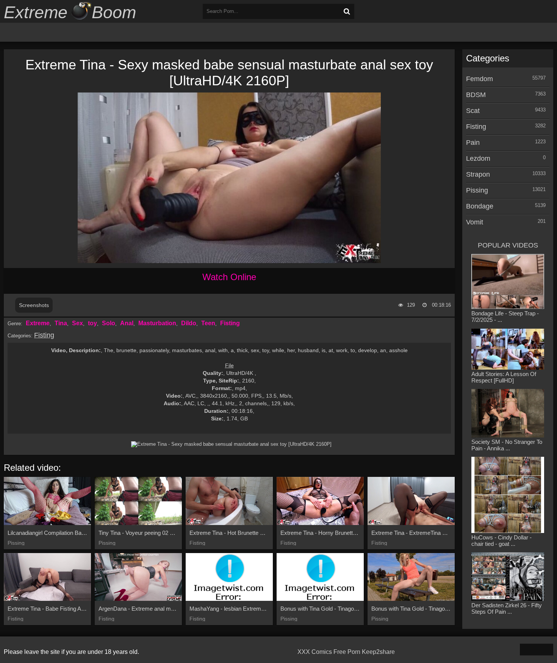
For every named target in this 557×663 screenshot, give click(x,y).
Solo (108, 323)
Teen (208, 323)
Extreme (38, 323)
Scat (473, 110)
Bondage (479, 206)
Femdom (479, 79)
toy (92, 323)
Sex (77, 323)
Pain (473, 142)
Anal (126, 323)
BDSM (476, 95)
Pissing (477, 190)
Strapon (478, 174)
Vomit (474, 222)
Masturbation (157, 323)
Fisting (230, 323)
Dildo (188, 323)
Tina (61, 323)
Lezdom (478, 158)
